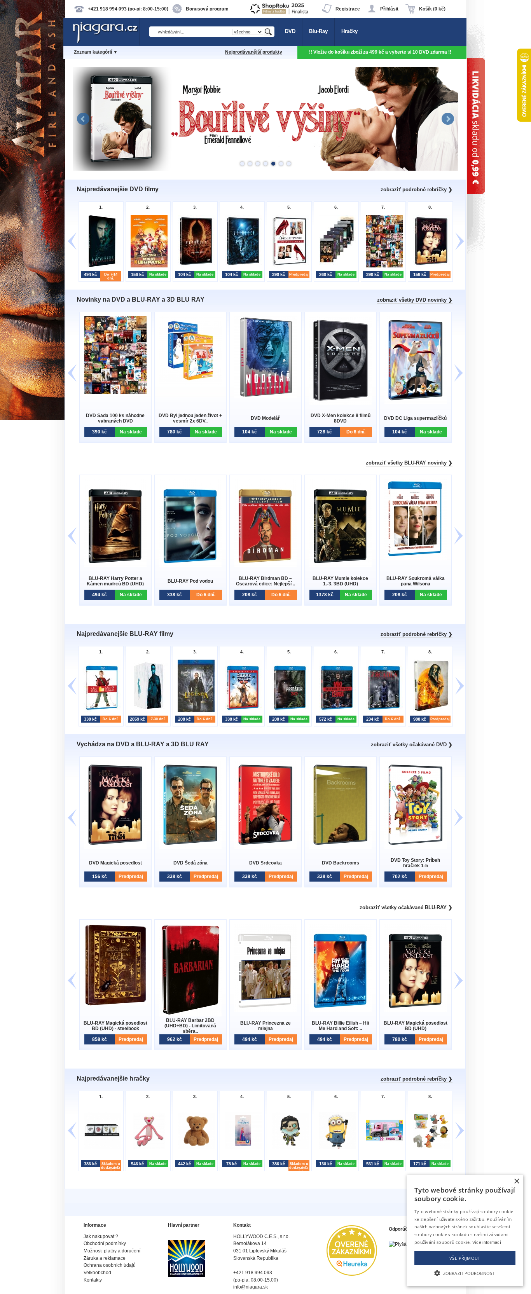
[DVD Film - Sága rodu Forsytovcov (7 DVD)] (335, 266)
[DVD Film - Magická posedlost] (429, 266)
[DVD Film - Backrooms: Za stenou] (340, 847)
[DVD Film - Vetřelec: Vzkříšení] (194, 266)
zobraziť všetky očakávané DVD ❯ (411, 744)
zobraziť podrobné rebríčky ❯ (416, 189)
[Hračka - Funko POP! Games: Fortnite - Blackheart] (288, 1148)
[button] (464, 1272)
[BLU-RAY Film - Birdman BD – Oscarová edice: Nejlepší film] (265, 565)
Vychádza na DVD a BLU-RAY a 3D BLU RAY (143, 744)
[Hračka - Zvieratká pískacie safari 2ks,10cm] (429, 1148)
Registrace (347, 9)
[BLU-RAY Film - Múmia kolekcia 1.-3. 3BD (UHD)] (340, 565)
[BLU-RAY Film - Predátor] (288, 711)
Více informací (486, 1242)
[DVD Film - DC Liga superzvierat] (415, 402)
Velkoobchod (97, 1272)
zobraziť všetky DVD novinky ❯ (414, 300)
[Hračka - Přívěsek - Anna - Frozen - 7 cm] (241, 1148)
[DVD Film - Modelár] (265, 397)
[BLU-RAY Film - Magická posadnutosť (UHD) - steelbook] (115, 1005)
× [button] (516, 1181)
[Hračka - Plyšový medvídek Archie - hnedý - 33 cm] (194, 1148)
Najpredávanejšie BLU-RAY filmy (125, 633)
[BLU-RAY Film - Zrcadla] (382, 711)
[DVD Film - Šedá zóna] (190, 847)
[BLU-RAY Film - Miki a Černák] (335, 711)
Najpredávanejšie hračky (113, 1078)
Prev (83, 119)
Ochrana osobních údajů (110, 1265)
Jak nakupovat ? (101, 1236)
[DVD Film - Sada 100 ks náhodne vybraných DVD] (382, 266)
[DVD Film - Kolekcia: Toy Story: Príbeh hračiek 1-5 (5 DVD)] (415, 847)
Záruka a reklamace (105, 1258)
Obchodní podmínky (105, 1243)
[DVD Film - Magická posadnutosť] (115, 847)
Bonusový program (207, 9)
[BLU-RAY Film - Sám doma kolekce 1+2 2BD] (100, 711)
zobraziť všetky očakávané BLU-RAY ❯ (406, 907)
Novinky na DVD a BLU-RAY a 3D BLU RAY (140, 299)
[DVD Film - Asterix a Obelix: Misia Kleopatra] (147, 266)
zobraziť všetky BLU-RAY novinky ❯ (409, 463)
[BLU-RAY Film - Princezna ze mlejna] (265, 1010)
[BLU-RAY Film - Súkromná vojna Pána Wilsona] (415, 558)
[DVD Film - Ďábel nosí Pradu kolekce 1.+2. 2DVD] (288, 266)
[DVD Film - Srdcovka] (265, 847)
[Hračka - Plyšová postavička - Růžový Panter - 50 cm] (147, 1148)
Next (448, 119)
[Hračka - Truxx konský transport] (382, 1148)
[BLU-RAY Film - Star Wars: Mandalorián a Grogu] (429, 711)
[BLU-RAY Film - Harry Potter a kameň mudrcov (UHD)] (115, 565)
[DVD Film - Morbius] (100, 266)
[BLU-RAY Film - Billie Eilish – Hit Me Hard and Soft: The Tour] (340, 1010)
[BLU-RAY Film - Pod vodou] (190, 565)
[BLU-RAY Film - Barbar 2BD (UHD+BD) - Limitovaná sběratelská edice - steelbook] (190, 1015)
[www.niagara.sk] (106, 41)
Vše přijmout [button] (464, 1258)
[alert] (465, 1230)
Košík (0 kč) (432, 9)
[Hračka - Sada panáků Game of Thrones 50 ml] (100, 1148)
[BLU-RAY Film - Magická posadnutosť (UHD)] (415, 1010)
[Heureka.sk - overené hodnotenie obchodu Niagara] (352, 1274)
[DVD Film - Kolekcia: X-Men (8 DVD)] (340, 403)
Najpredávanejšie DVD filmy (118, 189)
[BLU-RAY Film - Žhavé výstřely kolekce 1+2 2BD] (241, 711)
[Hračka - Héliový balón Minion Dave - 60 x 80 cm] (335, 1148)
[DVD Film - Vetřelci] (241, 266)
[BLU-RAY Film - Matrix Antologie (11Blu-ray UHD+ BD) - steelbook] (147, 711)
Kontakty (93, 1280)
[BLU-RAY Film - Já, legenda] (194, 711)
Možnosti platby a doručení (112, 1251)
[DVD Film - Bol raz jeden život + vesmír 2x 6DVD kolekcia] (190, 383)
